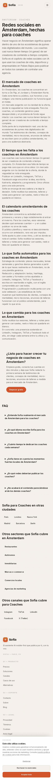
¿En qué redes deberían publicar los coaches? (24, 475)
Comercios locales (13, 580)
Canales (6, 676)
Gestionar (26, 761)
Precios (6, 667)
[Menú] (47, 5)
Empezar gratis (16, 390)
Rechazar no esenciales (26, 768)
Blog (5, 707)
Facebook (8, 618)
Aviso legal (7, 734)
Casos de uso (9, 680)
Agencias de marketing (15, 589)
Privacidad (7, 720)
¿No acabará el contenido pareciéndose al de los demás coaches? (26, 489)
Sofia (15, 5)
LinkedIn (33, 612)
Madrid (7, 523)
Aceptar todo (26, 774)
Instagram (8, 612)
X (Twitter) (23, 618)
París (6, 517)
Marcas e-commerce (14, 572)
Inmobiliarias (10, 563)
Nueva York (32, 517)
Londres (17, 517)
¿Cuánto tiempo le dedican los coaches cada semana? (26, 446)
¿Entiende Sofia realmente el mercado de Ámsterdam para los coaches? (25, 417)
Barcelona (20, 523)
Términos (7, 724)
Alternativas (8, 685)
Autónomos (10, 555)
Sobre (5, 703)
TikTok (21, 612)
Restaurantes (11, 547)
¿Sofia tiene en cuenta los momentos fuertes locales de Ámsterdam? (25, 460)
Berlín (33, 523)
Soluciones (7, 671)
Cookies (6, 729)
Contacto (7, 698)
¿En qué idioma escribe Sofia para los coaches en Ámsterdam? (25, 431)
